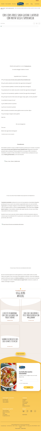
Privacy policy (17, 428)
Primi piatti (5, 414)
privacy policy (25, 383)
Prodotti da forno (6, 415)
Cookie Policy (23, 428)
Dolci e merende (6, 412)
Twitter (37, 23)
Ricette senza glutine (10, 8)
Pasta (4, 413)
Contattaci (37, 3)
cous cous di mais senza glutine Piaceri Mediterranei (17, 79)
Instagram (31, 411)
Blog (32, 3)
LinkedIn (23, 411)
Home (2, 8)
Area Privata (24, 414)
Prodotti (2, 3)
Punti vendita (8, 3)
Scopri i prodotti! (20, 353)
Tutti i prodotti (6, 410)
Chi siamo (14, 3)
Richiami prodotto (26, 406)
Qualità (27, 3)
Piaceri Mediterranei (20, 4)
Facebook (34, 23)
